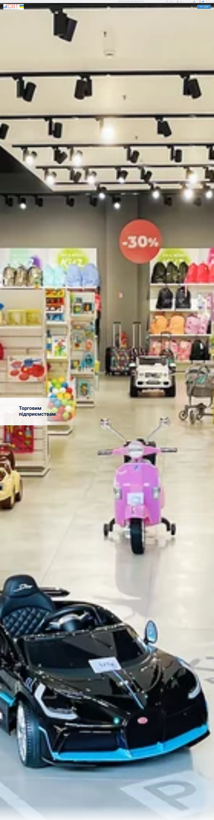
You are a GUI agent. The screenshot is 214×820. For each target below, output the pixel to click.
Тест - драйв (204, 7)
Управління (67, 6)
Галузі (112, 6)
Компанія (141, 6)
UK (194, 6)
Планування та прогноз (82, 6)
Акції (149, 6)
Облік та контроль (100, 6)
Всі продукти (121, 6)
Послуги (132, 6)
